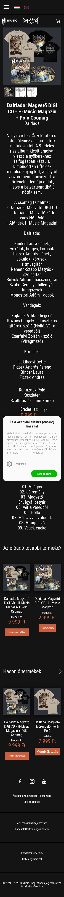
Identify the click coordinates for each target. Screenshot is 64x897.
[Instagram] (32, 781)
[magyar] (17, 7)
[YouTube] (44, 781)
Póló (41, 390)
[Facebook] (20, 781)
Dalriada (32, 123)
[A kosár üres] (57, 20)
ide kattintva (26, 452)
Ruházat (26, 390)
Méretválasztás (47, 751)
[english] (27, 7)
